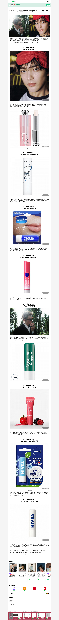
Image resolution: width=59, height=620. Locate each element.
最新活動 (16, 605)
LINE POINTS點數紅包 (27, 605)
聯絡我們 (40, 605)
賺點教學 (33, 605)
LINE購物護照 (21, 605)
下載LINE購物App (11, 605)
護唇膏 (11, 600)
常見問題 (36, 605)
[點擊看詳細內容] (13, 567)
